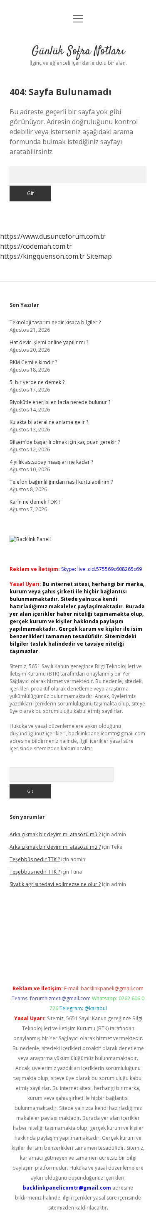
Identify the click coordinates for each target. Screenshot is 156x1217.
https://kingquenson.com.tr (42, 256)
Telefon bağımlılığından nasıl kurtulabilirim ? (61, 481)
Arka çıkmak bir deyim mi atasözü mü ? (55, 834)
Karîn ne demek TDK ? (35, 501)
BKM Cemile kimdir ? (33, 362)
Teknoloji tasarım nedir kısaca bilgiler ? (55, 322)
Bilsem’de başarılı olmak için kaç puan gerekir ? (65, 442)
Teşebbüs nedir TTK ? (35, 859)
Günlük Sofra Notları (78, 51)
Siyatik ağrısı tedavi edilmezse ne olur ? (55, 884)
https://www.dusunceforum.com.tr (53, 236)
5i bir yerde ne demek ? (37, 382)
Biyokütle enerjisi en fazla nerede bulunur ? (60, 402)
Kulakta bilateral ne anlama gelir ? (49, 422)
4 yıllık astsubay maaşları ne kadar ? (51, 461)
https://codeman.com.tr (36, 246)
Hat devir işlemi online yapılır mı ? (49, 342)
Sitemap (99, 256)
